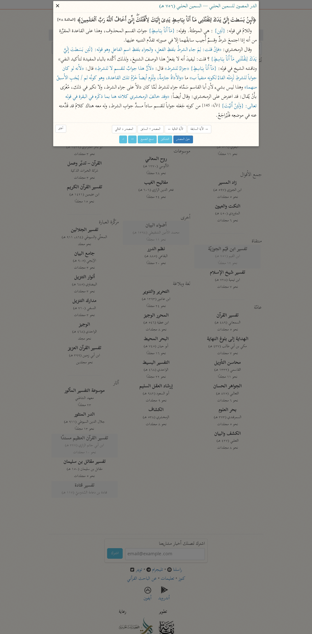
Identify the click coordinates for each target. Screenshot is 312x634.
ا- (123, 139)
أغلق (60, 128)
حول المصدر (183, 139)
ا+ (132, 139)
